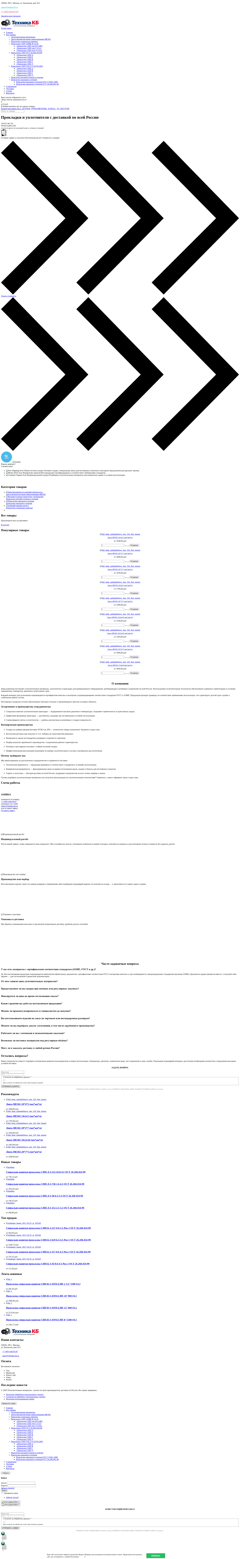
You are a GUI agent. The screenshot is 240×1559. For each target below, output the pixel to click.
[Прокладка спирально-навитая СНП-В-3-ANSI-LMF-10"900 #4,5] (9, 1291)
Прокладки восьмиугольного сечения (27, 1453)
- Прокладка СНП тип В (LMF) (29, 1421)
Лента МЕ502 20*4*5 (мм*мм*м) (120, 649)
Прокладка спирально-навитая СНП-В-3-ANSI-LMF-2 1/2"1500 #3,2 (43, 1284)
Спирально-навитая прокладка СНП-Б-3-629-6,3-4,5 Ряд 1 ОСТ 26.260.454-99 (48, 1240)
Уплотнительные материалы (23, 1412)
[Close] (3, 1533)
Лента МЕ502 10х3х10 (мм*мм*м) (120, 633)
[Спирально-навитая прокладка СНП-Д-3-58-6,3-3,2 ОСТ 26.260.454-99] (10, 1191)
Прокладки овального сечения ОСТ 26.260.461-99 (37, 1459)
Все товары (11, 1410)
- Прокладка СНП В (24, 1435)
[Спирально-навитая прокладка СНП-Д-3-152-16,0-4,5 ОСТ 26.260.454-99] (10, 1167)
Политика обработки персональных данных (25, 1394)
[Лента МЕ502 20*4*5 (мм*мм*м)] (120, 646)
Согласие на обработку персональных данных (25, 1397)
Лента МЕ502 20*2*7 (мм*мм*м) (120, 569)
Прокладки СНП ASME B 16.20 (24, 1419)
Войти (4, 1490)
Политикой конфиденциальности (98, 1557)
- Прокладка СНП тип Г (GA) (28, 1424)
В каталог (5, 525)
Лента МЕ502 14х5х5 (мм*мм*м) (120, 585)
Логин (3, 1483)
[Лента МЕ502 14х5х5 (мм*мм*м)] (120, 582)
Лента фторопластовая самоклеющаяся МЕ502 (31, 1415)
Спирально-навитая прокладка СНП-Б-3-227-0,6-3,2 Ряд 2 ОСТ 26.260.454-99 (48, 1228)
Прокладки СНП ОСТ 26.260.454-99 (26, 1428)
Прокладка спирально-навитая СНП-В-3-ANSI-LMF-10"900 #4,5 (41, 1296)
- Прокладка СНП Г (24, 1437)
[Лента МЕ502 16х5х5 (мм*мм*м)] (120, 534)
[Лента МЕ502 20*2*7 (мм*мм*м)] (120, 566)
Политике (160, 1089)
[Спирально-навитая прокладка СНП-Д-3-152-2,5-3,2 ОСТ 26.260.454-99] (10, 1203)
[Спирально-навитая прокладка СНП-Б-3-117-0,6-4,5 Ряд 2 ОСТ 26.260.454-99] (23, 1247)
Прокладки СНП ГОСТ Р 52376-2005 (27, 1441)
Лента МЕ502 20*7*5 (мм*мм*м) (120, 601)
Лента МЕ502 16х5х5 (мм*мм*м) (120, 538)
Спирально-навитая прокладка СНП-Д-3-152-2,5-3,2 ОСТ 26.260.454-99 (45, 1208)
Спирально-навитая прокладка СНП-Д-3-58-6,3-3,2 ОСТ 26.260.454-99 (44, 1196)
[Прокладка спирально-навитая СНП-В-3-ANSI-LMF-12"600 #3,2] (9, 1303)
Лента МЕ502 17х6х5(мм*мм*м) (120, 665)
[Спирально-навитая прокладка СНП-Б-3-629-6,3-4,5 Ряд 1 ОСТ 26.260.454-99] (23, 1235)
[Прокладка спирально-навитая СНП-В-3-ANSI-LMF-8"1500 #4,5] (9, 1315)
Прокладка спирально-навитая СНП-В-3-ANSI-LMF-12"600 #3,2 (41, 1307)
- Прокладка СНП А (24, 1430)
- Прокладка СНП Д (24, 1439)
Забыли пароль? (8, 1488)
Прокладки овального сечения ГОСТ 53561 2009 (37, 1457)
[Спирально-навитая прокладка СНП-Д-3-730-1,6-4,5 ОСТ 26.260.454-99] (10, 1179)
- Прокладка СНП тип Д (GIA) (29, 1426)
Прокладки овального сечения (24, 1455)
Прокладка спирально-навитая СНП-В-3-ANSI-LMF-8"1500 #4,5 (41, 1319)
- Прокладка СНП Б (24, 1432)
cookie (81, 1557)
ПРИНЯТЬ (155, 1556)
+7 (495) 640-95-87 (10, 11)
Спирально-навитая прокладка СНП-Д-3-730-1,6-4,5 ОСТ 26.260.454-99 (45, 1184)
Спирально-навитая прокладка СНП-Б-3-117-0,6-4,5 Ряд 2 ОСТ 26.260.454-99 (48, 1252)
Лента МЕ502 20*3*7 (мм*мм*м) (120, 553)
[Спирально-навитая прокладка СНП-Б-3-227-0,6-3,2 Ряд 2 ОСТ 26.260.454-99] (23, 1223)
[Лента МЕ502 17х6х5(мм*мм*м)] (120, 662)
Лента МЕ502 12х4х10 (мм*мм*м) (120, 617)
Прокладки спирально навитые (24, 1417)
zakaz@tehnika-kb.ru (9, 7)
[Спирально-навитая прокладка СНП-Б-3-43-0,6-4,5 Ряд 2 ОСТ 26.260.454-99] (23, 1259)
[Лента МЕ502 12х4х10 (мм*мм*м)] (120, 614)
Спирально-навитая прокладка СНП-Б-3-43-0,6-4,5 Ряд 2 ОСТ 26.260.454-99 (48, 1263)
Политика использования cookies (20, 1399)
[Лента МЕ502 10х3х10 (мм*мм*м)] (120, 630)
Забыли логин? (12, 1497)
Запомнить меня (11, 1493)
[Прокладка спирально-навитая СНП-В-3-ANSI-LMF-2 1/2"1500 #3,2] (9, 1279)
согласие (109, 1089)
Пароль (4, 1486)
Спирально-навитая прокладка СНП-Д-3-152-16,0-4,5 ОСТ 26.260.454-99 (46, 1172)
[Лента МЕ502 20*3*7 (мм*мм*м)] (120, 550)
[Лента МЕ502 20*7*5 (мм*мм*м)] (120, 598)
